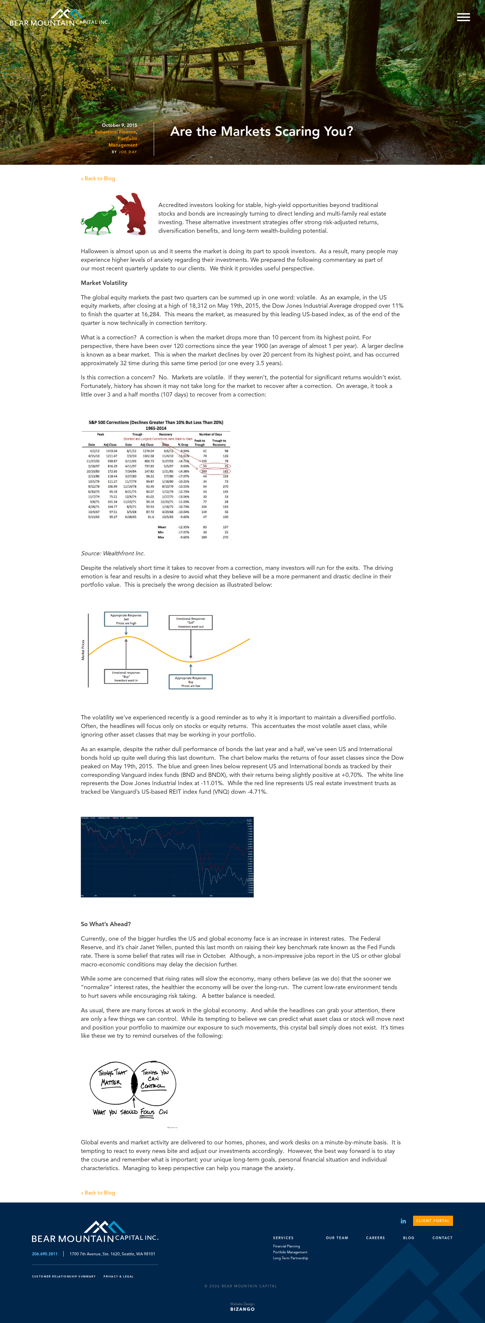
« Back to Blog (98, 178)
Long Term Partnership (290, 1258)
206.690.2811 (45, 1253)
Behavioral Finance (115, 132)
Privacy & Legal (119, 1276)
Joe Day (128, 152)
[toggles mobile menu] (463, 17)
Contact (443, 1238)
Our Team (337, 1238)
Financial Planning (286, 1246)
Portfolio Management (290, 1252)
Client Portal (433, 1221)
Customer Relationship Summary (64, 1276)
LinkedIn (403, 1221)
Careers (375, 1238)
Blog (409, 1238)
